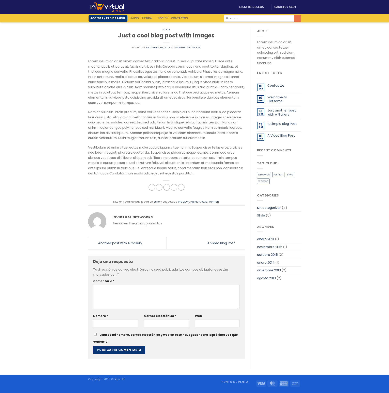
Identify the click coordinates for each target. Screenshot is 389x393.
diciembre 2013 (269, 270)
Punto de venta (234, 382)
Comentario (103, 281)
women (214, 201)
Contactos (179, 18)
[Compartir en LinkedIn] (181, 187)
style (204, 201)
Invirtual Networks (187, 47)
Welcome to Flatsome (277, 99)
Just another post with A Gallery (281, 112)
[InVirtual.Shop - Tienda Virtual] (107, 7)
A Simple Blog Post (282, 124)
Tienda (147, 18)
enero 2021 (265, 239)
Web (198, 316)
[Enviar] (297, 18)
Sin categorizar (269, 207)
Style (166, 29)
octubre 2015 (267, 254)
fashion (195, 201)
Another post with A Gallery (119, 243)
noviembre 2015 (269, 247)
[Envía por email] (166, 187)
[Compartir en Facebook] (152, 187)
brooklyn (183, 201)
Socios (163, 18)
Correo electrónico (160, 316)
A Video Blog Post (221, 243)
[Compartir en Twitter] (159, 187)
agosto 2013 (266, 278)
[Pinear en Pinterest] (174, 187)
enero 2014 (266, 262)
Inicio (134, 18)
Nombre (100, 316)
